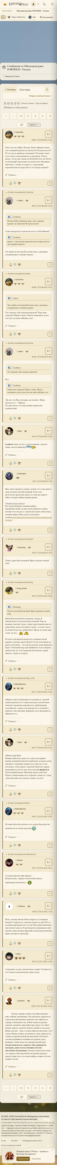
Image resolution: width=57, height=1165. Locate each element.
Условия (14, 1140)
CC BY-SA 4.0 (48, 1122)
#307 (34, 206)
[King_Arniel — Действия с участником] (48, 590)
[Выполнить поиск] (47, 90)
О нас (3, 1140)
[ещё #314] (50, 729)
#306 (34, 140)
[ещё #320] (50, 1075)
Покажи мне (23, 1158)
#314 (34, 692)
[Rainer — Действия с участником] (48, 862)
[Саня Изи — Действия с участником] (48, 134)
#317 (34, 868)
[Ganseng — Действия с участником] (48, 547)
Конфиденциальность (32, 1140)
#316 (34, 816)
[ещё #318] (50, 943)
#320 (33, 1006)
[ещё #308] (50, 334)
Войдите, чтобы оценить (16, 107)
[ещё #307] (50, 264)
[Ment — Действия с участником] (48, 955)
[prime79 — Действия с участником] (48, 1000)
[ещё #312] (50, 573)
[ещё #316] (50, 845)
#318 (34, 912)
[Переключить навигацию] (52, 4)
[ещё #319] (50, 988)
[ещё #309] (50, 418)
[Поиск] (44, 4)
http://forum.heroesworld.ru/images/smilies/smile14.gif (28, 519)
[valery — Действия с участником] (48, 200)
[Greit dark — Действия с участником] (48, 475)
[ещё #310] (50, 463)
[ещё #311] (50, 530)
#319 (34, 961)
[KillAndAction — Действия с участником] (48, 686)
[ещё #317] (50, 893)
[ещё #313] (50, 669)
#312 (34, 553)
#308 (34, 287)
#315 (34, 748)
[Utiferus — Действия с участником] (48, 905)
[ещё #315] (50, 794)
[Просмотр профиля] (9, 135)
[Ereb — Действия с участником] (48, 430)
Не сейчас (36, 1158)
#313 (34, 596)
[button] (35, 4)
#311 (34, 481)
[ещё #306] (50, 183)
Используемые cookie (11, 1145)
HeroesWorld (7, 11)
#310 (34, 436)
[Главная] (15, 4)
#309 (34, 357)
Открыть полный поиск (39, 95)
